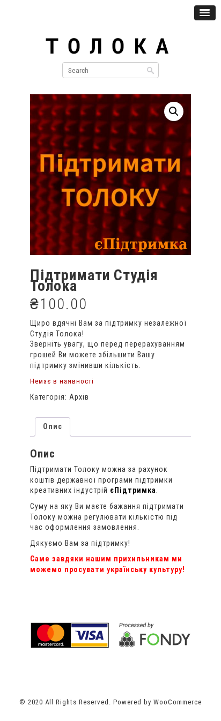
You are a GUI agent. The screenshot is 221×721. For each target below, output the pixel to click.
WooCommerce (177, 702)
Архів (79, 397)
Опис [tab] (52, 426)
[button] (173, 111)
